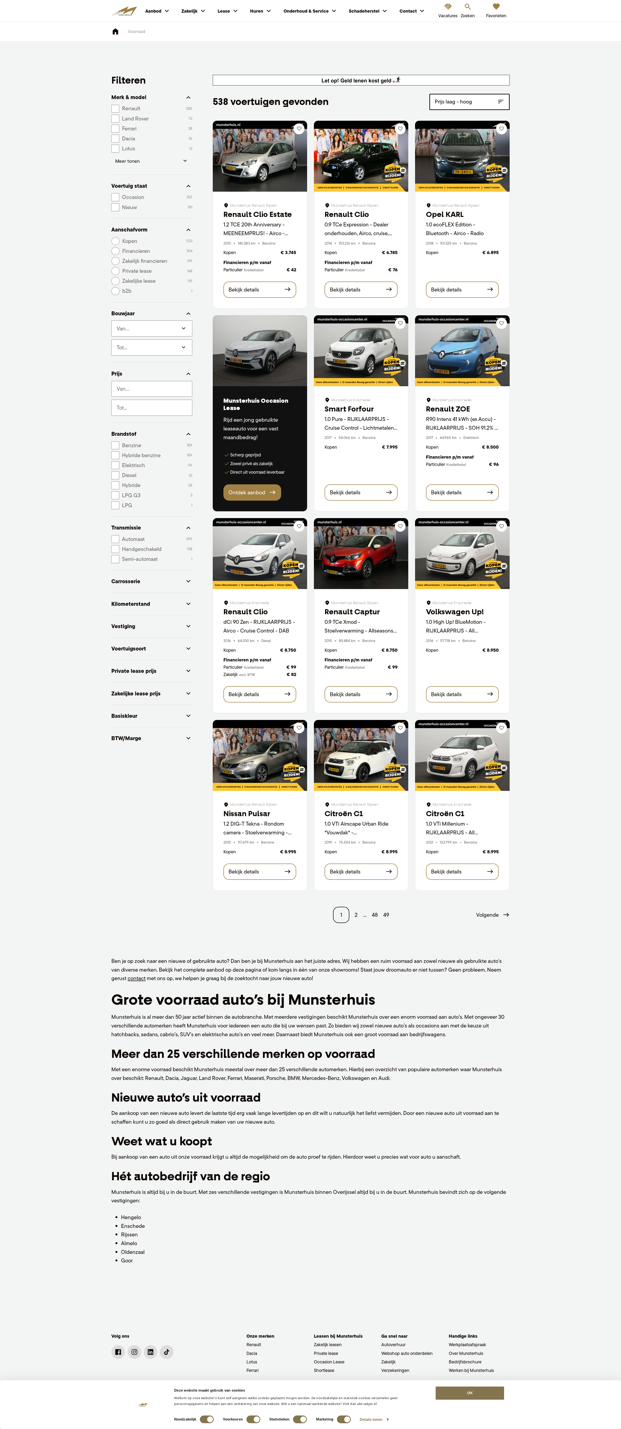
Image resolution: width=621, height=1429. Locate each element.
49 (386, 915)
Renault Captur (352, 612)
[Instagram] (134, 1352)
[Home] (124, 11)
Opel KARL (445, 214)
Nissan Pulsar (246, 813)
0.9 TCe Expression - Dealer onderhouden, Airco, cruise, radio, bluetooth (357, 233)
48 (375, 915)
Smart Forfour (349, 409)
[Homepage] (115, 31)
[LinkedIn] (150, 1352)
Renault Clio (347, 214)
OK (470, 1393)
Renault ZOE (448, 409)
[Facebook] (118, 1352)
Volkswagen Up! (455, 612)
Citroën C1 (344, 813)
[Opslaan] (299, 128)
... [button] (365, 915)
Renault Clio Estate (257, 214)
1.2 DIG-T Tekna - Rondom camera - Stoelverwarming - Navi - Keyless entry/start (255, 832)
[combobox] (151, 389)
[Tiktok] (166, 1352)
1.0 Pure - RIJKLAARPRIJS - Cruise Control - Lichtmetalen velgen (359, 427)
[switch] (253, 1419)
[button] (493, 915)
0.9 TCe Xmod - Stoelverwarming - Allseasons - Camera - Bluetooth (361, 630)
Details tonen (371, 1419)
